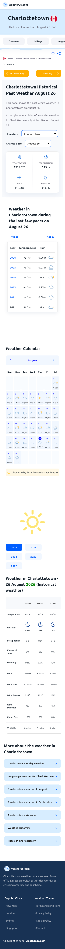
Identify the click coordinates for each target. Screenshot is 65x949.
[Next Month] (53, 360)
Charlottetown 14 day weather (26, 763)
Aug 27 (50, 236)
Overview (14, 41)
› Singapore (11, 927)
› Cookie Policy (43, 920)
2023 (33, 556)
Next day (47, 73)
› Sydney (9, 920)
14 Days (38, 41)
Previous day (17, 73)
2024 (14, 556)
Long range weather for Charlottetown (31, 776)
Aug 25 (14, 236)
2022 (14, 566)
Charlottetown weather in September (30, 802)
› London (10, 913)
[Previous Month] (11, 360)
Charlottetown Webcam (22, 815)
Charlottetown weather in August (27, 789)
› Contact (40, 927)
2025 (33, 547)
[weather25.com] (15, 4)
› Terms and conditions (47, 905)
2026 (14, 547)
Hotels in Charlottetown (22, 840)
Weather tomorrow (19, 827)
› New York (11, 905)
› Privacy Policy (43, 913)
